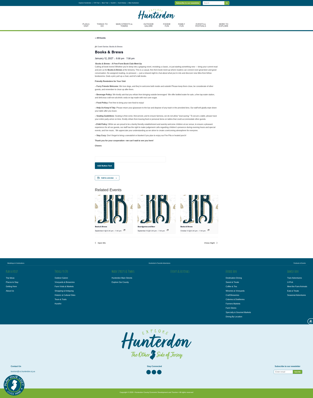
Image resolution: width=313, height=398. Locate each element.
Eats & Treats (293, 291)
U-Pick (290, 282)
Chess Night (209, 242)
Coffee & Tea (231, 286)
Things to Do (102, 25)
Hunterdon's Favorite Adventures (159, 263)
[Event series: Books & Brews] (124, 230)
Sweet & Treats (232, 282)
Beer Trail (105, 3)
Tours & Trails (61, 299)
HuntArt (113, 3)
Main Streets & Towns (124, 25)
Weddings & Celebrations (15, 263)
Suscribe (297, 372)
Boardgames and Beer (146, 226)
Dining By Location (234, 317)
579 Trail (97, 3)
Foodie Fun (167, 25)
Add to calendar (107, 178)
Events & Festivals (200, 25)
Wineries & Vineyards (235, 291)
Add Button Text (104, 165)
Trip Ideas (10, 278)
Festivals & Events (300, 263)
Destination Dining (234, 278)
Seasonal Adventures (296, 295)
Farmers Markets (233, 304)
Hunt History (122, 3)
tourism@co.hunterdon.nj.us (23, 371)
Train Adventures (294, 278)
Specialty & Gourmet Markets (238, 312)
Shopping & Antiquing (64, 291)
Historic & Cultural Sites (65, 295)
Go (227, 3)
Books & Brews (101, 226)
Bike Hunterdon (134, 3)
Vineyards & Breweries (65, 282)
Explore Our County (120, 282)
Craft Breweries (232, 295)
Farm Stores (231, 308)
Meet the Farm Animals (297, 286)
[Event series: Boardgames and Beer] (167, 230)
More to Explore (223, 25)
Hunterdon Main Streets (122, 278)
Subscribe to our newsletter (187, 3)
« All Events (100, 37)
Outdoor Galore (149, 25)
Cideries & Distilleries (235, 299)
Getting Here (11, 286)
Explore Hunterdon (85, 3)
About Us (10, 291)
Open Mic (101, 242)
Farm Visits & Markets (64, 286)
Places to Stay (12, 282)
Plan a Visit (86, 25)
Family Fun (181, 25)
